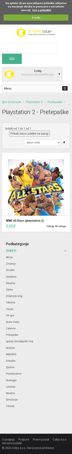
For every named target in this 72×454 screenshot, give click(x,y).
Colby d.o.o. (60, 439)
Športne (10, 367)
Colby (38, 71)
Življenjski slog (14, 296)
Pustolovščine (13, 373)
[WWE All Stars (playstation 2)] (36, 184)
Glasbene (11, 276)
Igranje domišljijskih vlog (19, 341)
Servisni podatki (12, 443)
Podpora (23, 439)
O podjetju (8, 439)
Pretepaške (55, 102)
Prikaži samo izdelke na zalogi (29, 133)
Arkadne (10, 283)
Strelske (10, 348)
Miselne (10, 393)
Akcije (9, 257)
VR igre (10, 315)
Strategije (11, 380)
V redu (36, 17)
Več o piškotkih (41, 10)
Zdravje (10, 406)
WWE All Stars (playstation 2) (25, 220)
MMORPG (11, 354)
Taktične (10, 302)
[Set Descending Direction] (63, 142)
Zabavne (11, 328)
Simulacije (12, 399)
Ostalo (9, 309)
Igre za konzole (11, 102)
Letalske (10, 386)
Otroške (10, 270)
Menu (7, 88)
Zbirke (9, 289)
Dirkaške (10, 360)
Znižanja (11, 263)
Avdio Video (12, 322)
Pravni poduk (41, 439)
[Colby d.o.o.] (36, 29)
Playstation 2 (34, 102)
